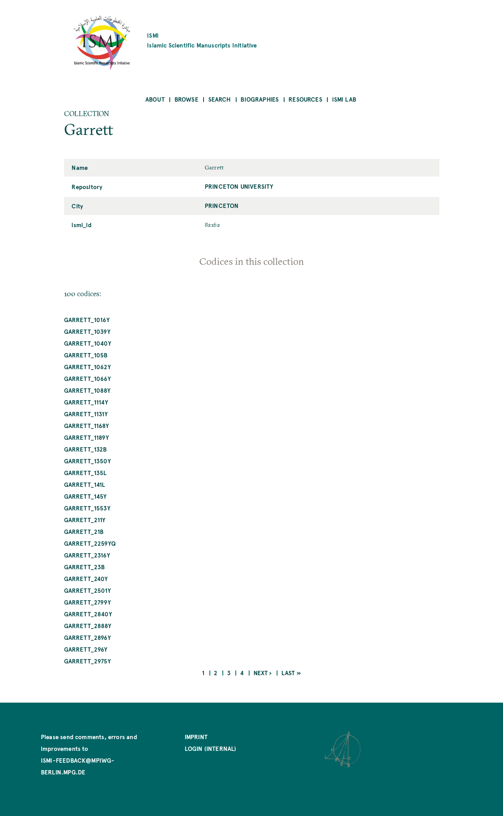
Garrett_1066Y (87, 378)
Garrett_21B (84, 531)
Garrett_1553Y (87, 508)
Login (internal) (211, 748)
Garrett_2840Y (88, 614)
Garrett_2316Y (87, 555)
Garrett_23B (84, 567)
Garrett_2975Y (87, 661)
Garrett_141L (84, 484)
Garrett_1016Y (87, 319)
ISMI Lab (344, 99)
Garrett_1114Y (86, 402)
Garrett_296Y (86, 649)
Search (219, 99)
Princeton (222, 205)
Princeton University (239, 186)
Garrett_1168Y (86, 425)
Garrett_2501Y (87, 590)
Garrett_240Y (86, 578)
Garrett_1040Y (87, 343)
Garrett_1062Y (87, 366)
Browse (186, 99)
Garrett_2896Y (87, 637)
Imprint (196, 736)
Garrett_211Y (85, 519)
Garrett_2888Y (87, 625)
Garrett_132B (85, 449)
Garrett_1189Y (86, 437)
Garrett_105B (86, 355)
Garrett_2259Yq (90, 543)
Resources (305, 99)
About (155, 99)
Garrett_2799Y (87, 602)
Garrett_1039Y (87, 331)
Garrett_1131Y (86, 414)
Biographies (259, 99)
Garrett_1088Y (87, 390)
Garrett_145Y (85, 496)
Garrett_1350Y (87, 461)
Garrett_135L (85, 472)
